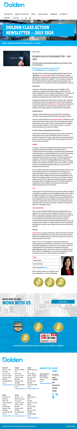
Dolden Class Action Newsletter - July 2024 (24, 43)
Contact (16, 18)
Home (4, 43)
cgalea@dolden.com (41, 70)
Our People (8, 14)
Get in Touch (63, 302)
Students (63, 14)
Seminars (53, 14)
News (33, 14)
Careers (7, 18)
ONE (73, 426)
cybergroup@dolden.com (46, 383)
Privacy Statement (31, 426)
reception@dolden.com (8, 385)
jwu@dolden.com (53, 70)
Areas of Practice (22, 14)
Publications (43, 14)
